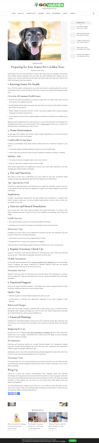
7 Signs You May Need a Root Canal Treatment (83, 41)
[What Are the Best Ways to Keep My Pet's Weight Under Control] (11, 404)
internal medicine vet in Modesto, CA (44, 262)
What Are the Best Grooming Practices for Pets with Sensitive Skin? (17, 426)
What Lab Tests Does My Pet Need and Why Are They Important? (57, 426)
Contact (72, 13)
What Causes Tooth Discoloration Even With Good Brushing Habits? (83, 48)
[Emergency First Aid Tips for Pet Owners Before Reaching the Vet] (64, 404)
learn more (45, 124)
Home (13, 13)
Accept (72, 440)
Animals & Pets (31, 13)
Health (65, 13)
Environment (56, 13)
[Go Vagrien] (49, 5)
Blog (48, 13)
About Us (21, 13)
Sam (43, 70)
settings (63, 441)
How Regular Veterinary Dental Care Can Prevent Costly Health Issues (35, 426)
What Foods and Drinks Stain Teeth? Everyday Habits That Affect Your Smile (83, 34)
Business (41, 13)
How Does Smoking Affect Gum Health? (82, 27)
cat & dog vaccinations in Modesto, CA (40, 332)
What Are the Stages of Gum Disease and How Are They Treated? (83, 55)
